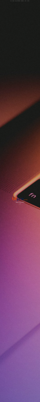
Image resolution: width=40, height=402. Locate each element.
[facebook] (19, 203)
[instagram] (20, 203)
